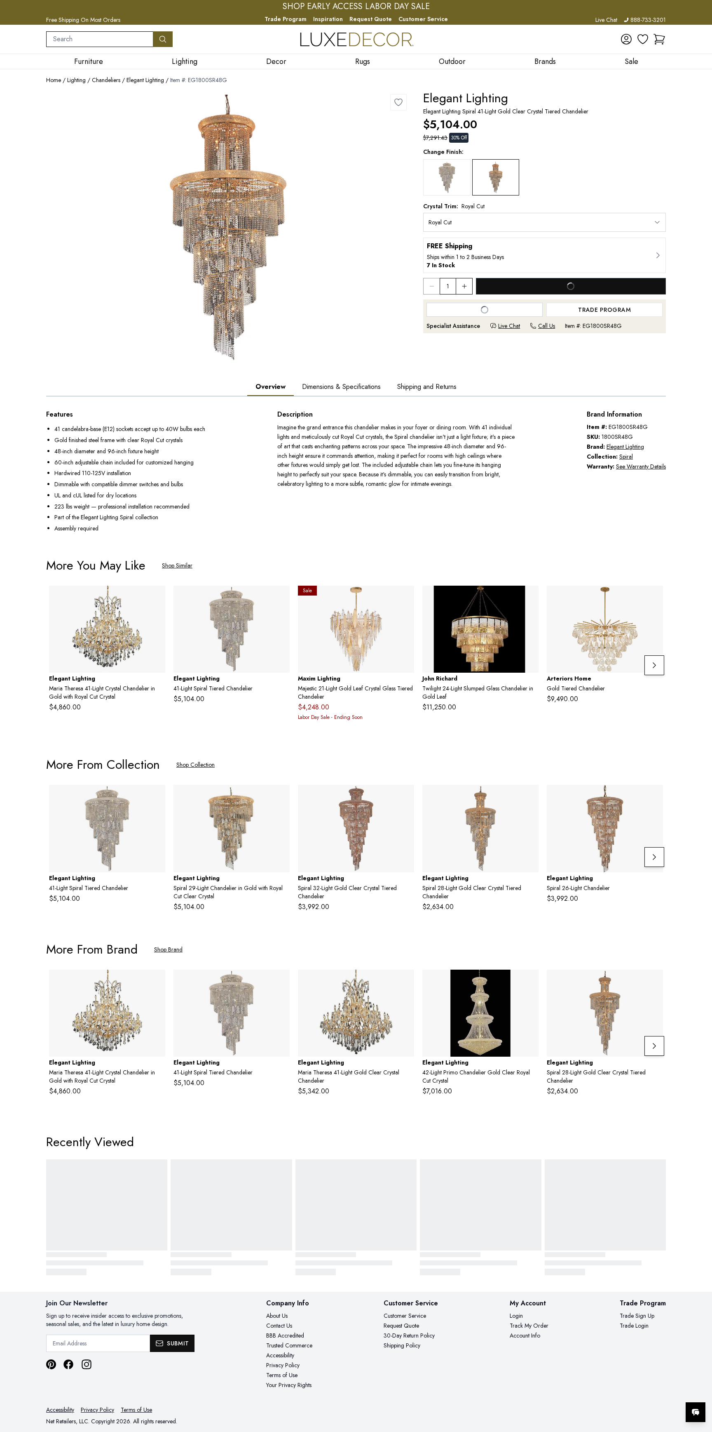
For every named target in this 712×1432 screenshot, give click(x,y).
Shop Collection (195, 765)
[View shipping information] (544, 255)
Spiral (626, 456)
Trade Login (634, 1325)
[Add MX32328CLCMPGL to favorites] (404, 598)
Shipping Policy (402, 1345)
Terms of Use (281, 1375)
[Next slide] (654, 665)
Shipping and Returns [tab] (427, 386)
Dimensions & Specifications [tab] (341, 386)
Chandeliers (106, 80)
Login (516, 1316)
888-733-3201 (648, 20)
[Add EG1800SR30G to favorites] (529, 797)
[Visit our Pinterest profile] (51, 1364)
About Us (277, 1316)
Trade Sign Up (637, 1316)
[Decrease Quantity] (431, 286)
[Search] (163, 39)
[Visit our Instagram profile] (86, 1364)
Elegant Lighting (145, 80)
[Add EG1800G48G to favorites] (529, 982)
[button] (659, 39)
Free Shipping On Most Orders (83, 20)
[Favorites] (642, 39)
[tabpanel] (356, 472)
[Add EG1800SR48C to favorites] (280, 598)
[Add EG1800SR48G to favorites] (398, 102)
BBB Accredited (285, 1335)
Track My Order (529, 1325)
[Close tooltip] (699, 1387)
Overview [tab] (270, 386)
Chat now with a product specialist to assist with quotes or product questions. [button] (637, 1390)
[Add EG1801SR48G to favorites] (280, 797)
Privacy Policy (283, 1365)
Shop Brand (168, 949)
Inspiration (328, 19)
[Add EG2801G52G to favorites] (404, 982)
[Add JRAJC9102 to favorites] (529, 598)
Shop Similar (177, 565)
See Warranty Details (641, 466)
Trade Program (286, 19)
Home (53, 80)
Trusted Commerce (289, 1345)
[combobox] (100, 39)
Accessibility (280, 1355)
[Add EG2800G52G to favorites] (156, 598)
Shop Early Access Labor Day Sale (356, 6)
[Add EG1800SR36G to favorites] (404, 797)
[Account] (626, 39)
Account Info (525, 1335)
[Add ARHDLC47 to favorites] (653, 598)
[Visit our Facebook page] (68, 1364)
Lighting (76, 80)
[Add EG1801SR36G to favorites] (653, 797)
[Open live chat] (695, 1412)
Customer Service (423, 19)
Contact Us (279, 1325)
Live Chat (606, 20)
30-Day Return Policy (409, 1335)
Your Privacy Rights (289, 1385)
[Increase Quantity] (464, 286)
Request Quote (370, 19)
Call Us (546, 326)
